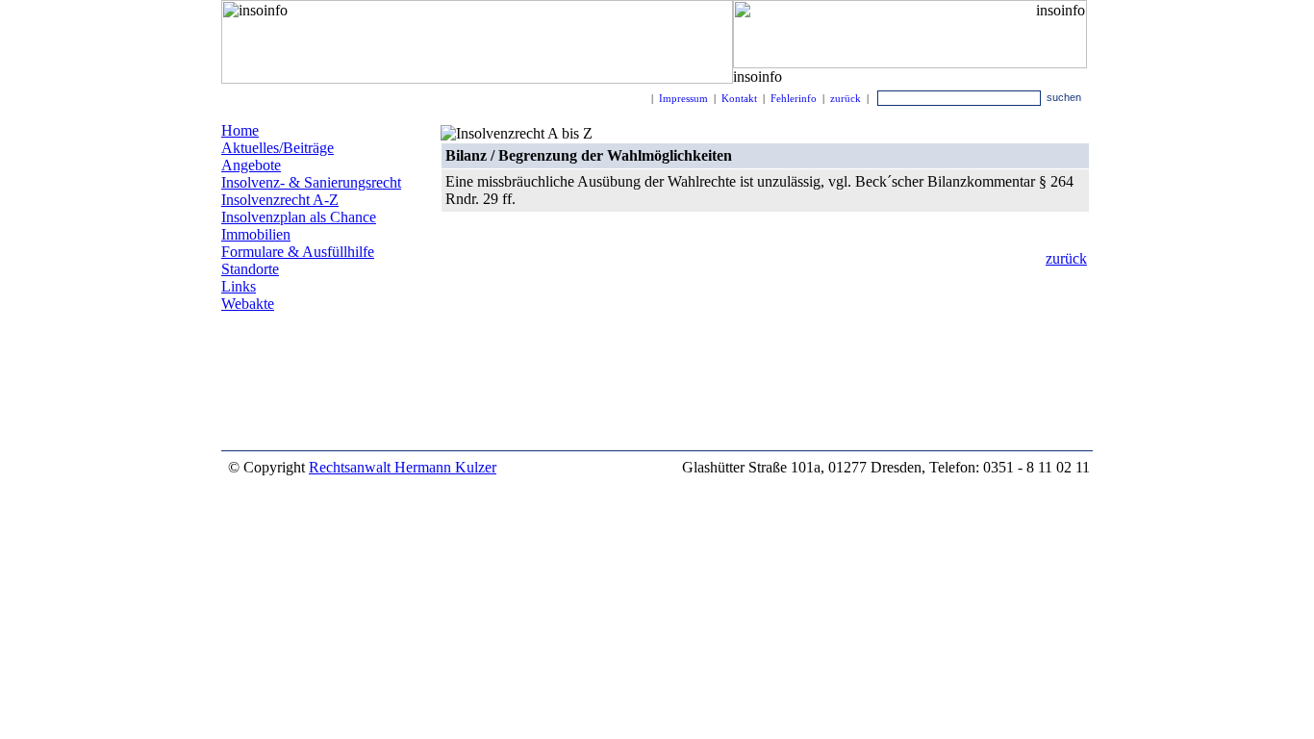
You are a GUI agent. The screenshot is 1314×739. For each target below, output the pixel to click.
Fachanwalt (251, 368)
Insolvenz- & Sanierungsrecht (311, 182)
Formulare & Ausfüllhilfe (297, 251)
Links (238, 286)
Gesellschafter (277, 433)
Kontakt (739, 98)
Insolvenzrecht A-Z (280, 199)
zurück (845, 98)
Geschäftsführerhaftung (295, 353)
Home (240, 130)
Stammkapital (334, 367)
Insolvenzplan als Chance (298, 217)
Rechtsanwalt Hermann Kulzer (402, 467)
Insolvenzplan (272, 339)
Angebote (251, 165)
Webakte (247, 303)
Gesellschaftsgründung (275, 404)
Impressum (683, 98)
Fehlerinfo (794, 98)
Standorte (250, 269)
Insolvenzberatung (269, 389)
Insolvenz (360, 340)
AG (389, 387)
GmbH (347, 387)
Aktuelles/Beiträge (277, 148)
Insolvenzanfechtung (307, 417)
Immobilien (256, 234)
